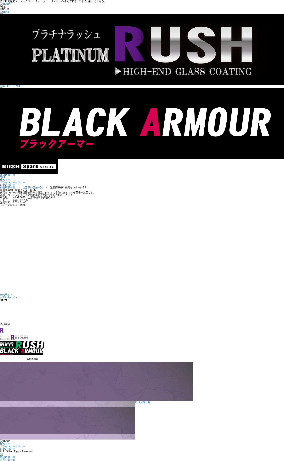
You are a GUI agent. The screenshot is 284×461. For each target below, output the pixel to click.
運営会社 (5, 179)
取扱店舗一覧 (7, 174)
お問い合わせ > (8, 297)
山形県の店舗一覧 (33, 187)
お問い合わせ (7, 184)
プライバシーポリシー (12, 182)
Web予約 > (6, 294)
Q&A (2, 177)
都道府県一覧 (7, 187)
